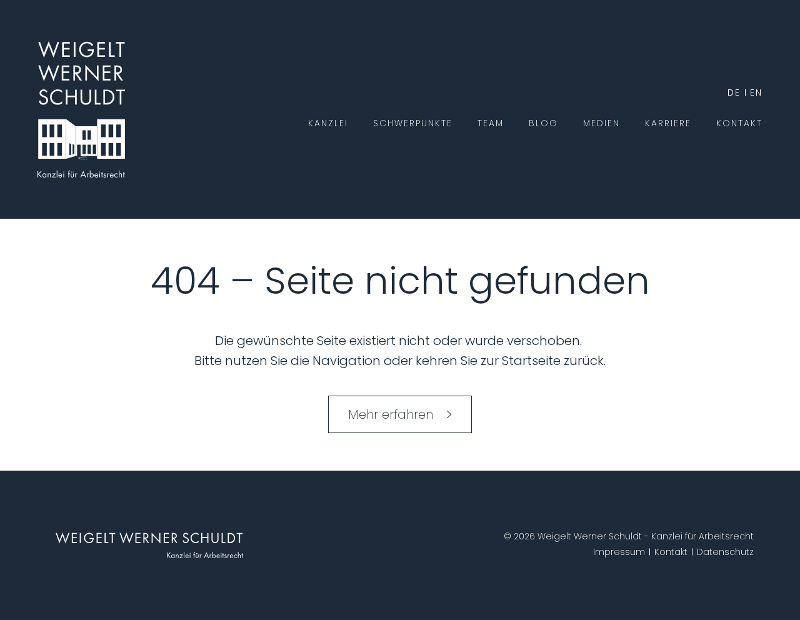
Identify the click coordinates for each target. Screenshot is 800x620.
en (756, 92)
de (734, 92)
